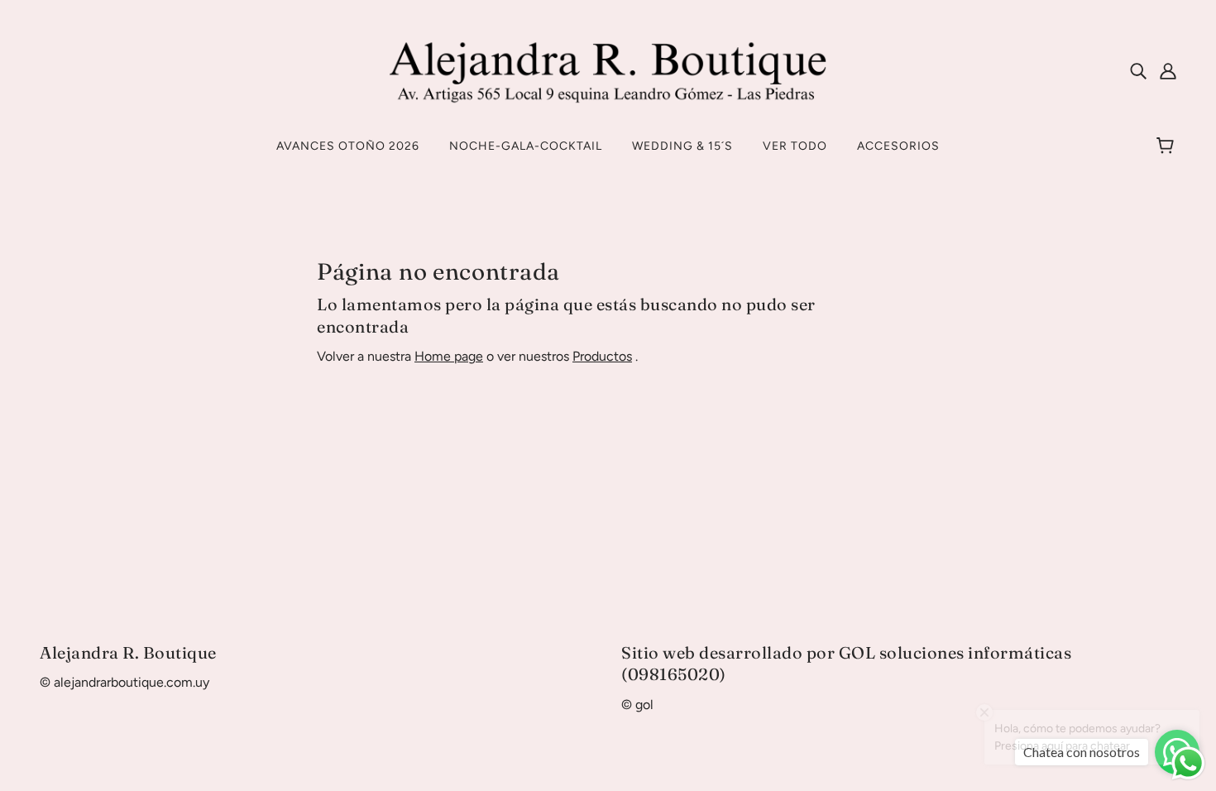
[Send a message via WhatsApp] (1188, 763)
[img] (1138, 70)
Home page (448, 356)
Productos (602, 356)
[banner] (608, 69)
